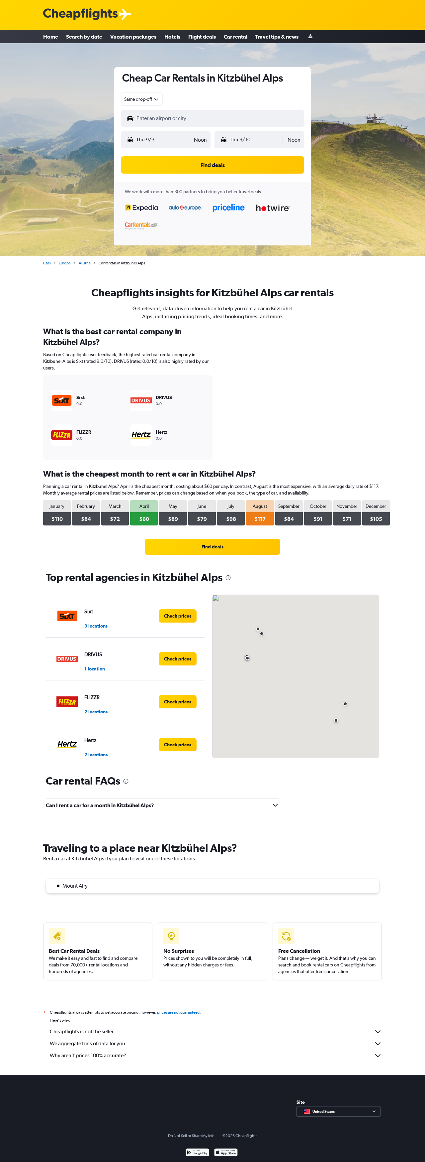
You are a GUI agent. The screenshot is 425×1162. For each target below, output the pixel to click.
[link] (212, 547)
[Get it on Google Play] (197, 1153)
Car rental (235, 37)
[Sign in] (310, 36)
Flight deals (202, 37)
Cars (47, 263)
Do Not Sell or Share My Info (191, 1135)
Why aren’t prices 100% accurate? (88, 1055)
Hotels (172, 37)
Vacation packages (133, 37)
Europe (65, 263)
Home (50, 37)
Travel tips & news (276, 37)
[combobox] (142, 99)
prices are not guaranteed (178, 1012)
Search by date (84, 37)
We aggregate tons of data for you (87, 1043)
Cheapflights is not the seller (82, 1031)
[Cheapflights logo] (80, 14)
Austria (85, 263)
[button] (157, 139)
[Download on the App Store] (225, 1153)
